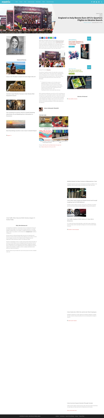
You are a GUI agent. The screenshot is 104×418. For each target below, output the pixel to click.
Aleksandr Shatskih (87, 22)
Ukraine (100, 16)
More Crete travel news (72, 410)
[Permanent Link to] (45, 121)
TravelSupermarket (60, 41)
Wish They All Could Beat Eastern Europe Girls (52, 145)
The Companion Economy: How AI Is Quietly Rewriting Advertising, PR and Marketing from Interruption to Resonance (20, 114)
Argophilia (6, 2)
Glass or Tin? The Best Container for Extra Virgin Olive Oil (20, 76)
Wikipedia (49, 69)
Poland (101, 14)
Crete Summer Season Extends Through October (80, 403)
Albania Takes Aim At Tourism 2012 (48, 146)
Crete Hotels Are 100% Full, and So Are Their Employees (81, 312)
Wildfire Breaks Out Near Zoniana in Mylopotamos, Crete (82, 181)
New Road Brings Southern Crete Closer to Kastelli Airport (21, 130)
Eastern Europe (99, 13)
